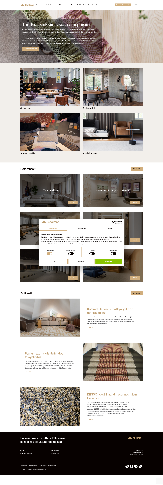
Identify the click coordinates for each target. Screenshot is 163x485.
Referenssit (74, 5)
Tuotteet (48, 5)
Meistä (87, 5)
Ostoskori (137, 5)
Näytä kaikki (136, 169)
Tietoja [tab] (110, 228)
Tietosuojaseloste (33, 465)
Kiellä (54, 261)
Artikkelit (81, 5)
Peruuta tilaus (52, 465)
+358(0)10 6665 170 (26, 453)
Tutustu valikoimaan (30, 48)
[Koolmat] (27, 5)
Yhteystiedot (95, 5)
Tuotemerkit (57, 5)
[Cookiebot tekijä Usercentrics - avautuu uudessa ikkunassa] (113, 222)
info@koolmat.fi (56, 453)
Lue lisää (72, 202)
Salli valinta (81, 261)
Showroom (39, 5)
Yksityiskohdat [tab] (81, 228)
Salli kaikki (108, 261)
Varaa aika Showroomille (123, 5)
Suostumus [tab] (53, 228)
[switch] (71, 253)
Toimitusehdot (43, 465)
